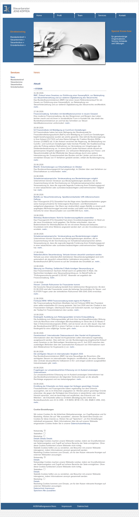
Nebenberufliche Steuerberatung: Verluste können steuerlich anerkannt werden (68, 255)
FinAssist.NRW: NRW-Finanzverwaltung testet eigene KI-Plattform (62, 301)
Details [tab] (37, 439)
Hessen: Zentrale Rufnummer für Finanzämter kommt (57, 285)
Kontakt (122, 15)
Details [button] (37, 460)
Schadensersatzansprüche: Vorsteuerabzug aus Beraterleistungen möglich (66, 178)
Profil (59, 15)
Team (80, 15)
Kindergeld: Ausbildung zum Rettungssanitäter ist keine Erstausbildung (64, 317)
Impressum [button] (50, 488)
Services (102, 15)
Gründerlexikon (17, 45)
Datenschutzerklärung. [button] (80, 424)
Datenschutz (83, 506)
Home (39, 15)
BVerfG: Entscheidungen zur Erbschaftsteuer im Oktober (58, 167)
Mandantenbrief (17, 37)
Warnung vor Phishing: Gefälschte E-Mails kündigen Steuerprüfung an (64, 268)
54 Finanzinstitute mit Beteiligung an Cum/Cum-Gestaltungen (60, 130)
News (13, 77)
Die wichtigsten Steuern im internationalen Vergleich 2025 (58, 354)
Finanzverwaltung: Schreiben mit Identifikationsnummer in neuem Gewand (66, 114)
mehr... (37, 107)
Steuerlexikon (16, 42)
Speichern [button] (38, 491)
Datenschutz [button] (39, 488)
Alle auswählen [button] (49, 491)
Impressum (67, 506)
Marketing (38, 436)
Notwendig (38, 431)
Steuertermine (16, 40)
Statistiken (38, 434)
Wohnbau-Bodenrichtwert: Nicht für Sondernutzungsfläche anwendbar (64, 218)
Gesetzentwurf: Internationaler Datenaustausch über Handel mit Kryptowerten (67, 335)
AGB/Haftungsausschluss (44, 506)
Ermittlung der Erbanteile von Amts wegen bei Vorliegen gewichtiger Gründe (66, 386)
